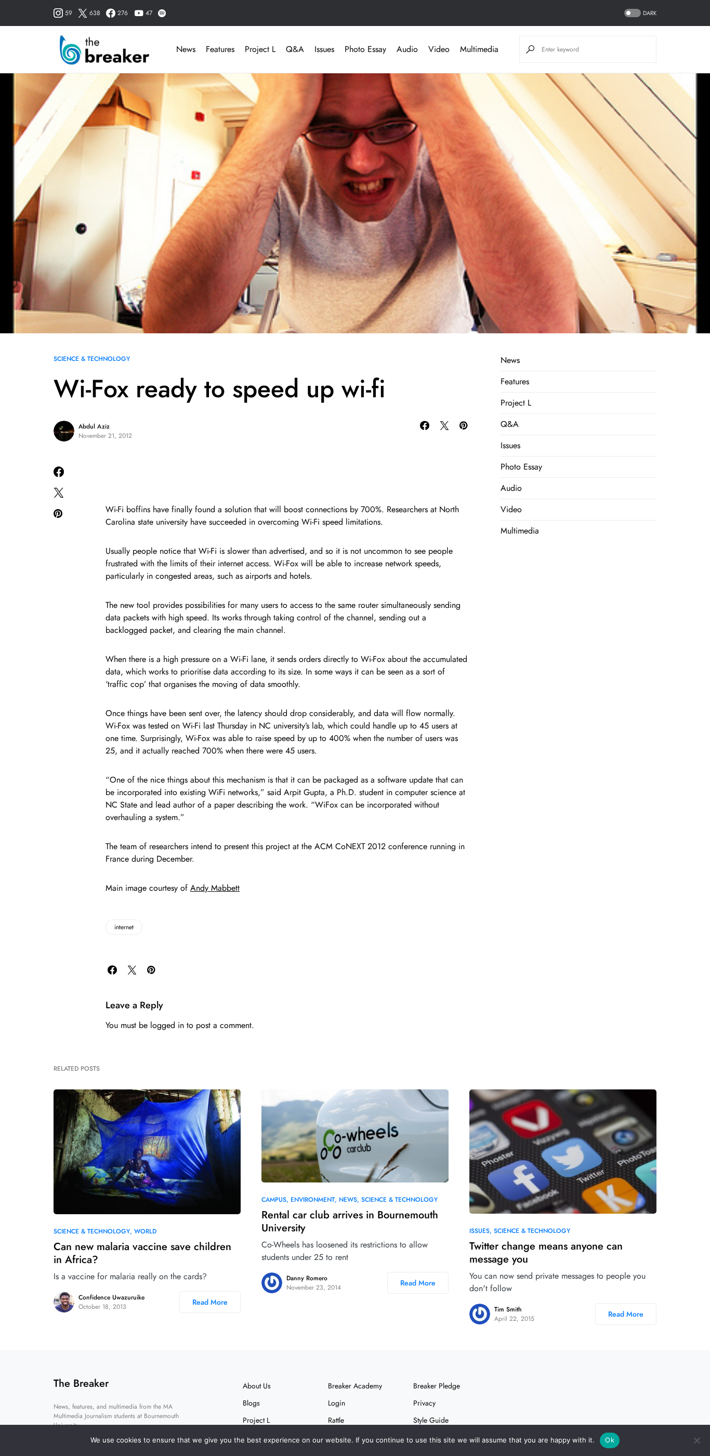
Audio (511, 488)
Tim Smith (508, 1309)
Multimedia (520, 531)
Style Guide (431, 1420)
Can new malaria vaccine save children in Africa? (142, 1253)
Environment (313, 1199)
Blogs (251, 1403)
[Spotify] (162, 13)
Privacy (424, 1403)
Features (515, 381)
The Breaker (81, 1383)
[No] (697, 1440)
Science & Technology (92, 358)
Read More (210, 1302)
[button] (639, 13)
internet (124, 927)
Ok (609, 1440)
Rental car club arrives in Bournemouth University (349, 1221)
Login (336, 1403)
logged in (167, 1025)
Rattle (336, 1420)
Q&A (510, 424)
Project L (516, 403)
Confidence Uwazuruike (111, 1297)
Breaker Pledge (436, 1386)
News (510, 360)
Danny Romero (306, 1278)
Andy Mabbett (215, 888)
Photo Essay (521, 467)
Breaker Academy (355, 1386)
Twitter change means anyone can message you (546, 1253)
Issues (510, 445)
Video (511, 509)
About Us (257, 1386)
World (145, 1231)
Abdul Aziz (94, 426)
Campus (273, 1199)
